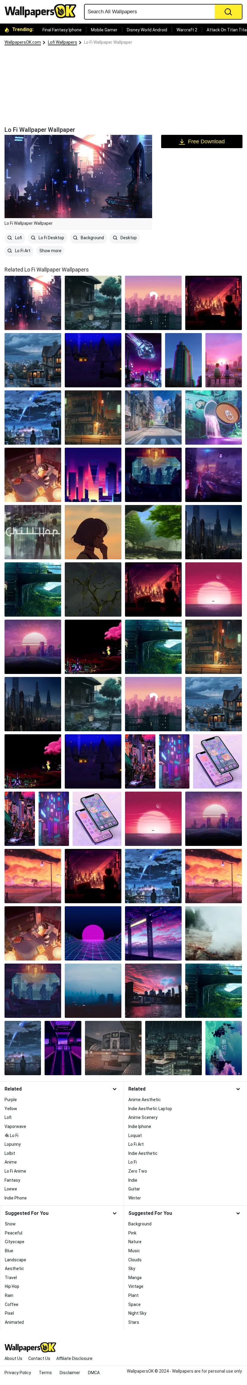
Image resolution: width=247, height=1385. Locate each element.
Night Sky (137, 1313)
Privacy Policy (18, 1372)
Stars (133, 1322)
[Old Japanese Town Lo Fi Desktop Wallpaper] (93, 303)
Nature (135, 1241)
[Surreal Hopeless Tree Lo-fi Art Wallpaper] (93, 589)
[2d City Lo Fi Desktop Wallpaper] (153, 303)
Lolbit (10, 1153)
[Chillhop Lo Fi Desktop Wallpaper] (33, 532)
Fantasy (12, 1180)
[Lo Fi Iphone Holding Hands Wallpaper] (223, 360)
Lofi (18, 237)
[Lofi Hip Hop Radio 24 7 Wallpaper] (93, 991)
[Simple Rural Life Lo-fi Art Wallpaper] (33, 876)
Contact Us (39, 1358)
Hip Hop (12, 1286)
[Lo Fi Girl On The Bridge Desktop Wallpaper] (33, 589)
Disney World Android (147, 29)
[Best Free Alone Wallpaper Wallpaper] (93, 933)
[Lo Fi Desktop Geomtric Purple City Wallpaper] (93, 475)
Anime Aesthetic (144, 1099)
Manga (135, 1277)
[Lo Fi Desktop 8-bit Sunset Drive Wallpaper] (33, 647)
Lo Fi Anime (15, 1171)
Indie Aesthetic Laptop (150, 1108)
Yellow (11, 1108)
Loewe (11, 1188)
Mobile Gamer (104, 29)
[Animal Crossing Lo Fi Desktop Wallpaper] (33, 475)
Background (92, 237)
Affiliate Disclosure (74, 1358)
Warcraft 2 (187, 29)
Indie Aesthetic (143, 1153)
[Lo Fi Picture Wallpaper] (213, 933)
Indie (132, 1180)
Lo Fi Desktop (51, 237)
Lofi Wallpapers (62, 42)
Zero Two (137, 1171)
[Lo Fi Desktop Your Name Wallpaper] (33, 417)
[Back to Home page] (43, 11)
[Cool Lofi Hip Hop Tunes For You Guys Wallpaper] (173, 1048)
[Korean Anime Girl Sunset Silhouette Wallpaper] (93, 532)
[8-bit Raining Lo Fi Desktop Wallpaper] (153, 475)
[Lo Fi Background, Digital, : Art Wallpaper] (213, 876)
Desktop (128, 237)
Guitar (134, 1188)
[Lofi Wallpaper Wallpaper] (113, 1048)
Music (134, 1250)
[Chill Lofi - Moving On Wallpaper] (213, 991)
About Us (13, 1358)
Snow (10, 1223)
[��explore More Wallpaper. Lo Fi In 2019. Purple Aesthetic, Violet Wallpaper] (63, 1048)
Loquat (135, 1135)
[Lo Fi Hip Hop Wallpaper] (33, 933)
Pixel (9, 1313)
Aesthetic (14, 1268)
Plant (133, 1295)
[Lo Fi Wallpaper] (33, 303)
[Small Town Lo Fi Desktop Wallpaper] (33, 360)
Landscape (15, 1259)
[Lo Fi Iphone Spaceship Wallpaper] (143, 360)
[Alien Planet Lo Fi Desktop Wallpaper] (213, 589)
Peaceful (13, 1233)
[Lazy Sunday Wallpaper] (153, 933)
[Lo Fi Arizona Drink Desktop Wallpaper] (213, 417)
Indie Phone (16, 1198)
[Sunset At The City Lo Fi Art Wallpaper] (93, 876)
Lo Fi (132, 1162)
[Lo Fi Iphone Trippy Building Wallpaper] (183, 360)
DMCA (94, 1372)
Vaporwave (15, 1126)
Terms (45, 1372)
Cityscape (14, 1241)
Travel (11, 1277)
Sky (131, 1268)
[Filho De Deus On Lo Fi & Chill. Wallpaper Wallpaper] (153, 991)
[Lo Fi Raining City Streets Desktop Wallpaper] (93, 417)
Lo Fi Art (22, 250)
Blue (9, 1250)
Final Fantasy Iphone (62, 29)
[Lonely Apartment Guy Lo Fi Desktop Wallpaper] (213, 303)
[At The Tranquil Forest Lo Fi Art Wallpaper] (153, 532)
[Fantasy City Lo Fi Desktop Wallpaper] (213, 532)
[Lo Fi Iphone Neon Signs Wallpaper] (174, 761)
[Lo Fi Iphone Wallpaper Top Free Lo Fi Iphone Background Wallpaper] (223, 1048)
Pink (132, 1233)
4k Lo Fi (11, 1135)
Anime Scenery (143, 1117)
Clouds (135, 1259)
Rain (9, 1295)
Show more (50, 250)
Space (134, 1304)
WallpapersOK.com (23, 42)
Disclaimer (70, 1372)
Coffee (11, 1304)
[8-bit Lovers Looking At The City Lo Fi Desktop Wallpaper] (93, 647)
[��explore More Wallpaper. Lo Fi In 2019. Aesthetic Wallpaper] (23, 1048)
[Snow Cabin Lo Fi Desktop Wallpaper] (93, 360)
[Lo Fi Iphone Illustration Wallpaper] (217, 761)
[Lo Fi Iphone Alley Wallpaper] (140, 761)
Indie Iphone (139, 1126)
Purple (11, 1099)
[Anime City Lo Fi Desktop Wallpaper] (153, 417)
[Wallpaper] (153, 876)
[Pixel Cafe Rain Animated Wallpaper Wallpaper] (33, 991)
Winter (134, 1198)
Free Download (206, 141)
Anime (11, 1162)
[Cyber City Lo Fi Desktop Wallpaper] (213, 475)
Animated (14, 1322)
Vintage (135, 1286)
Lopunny (13, 1144)
